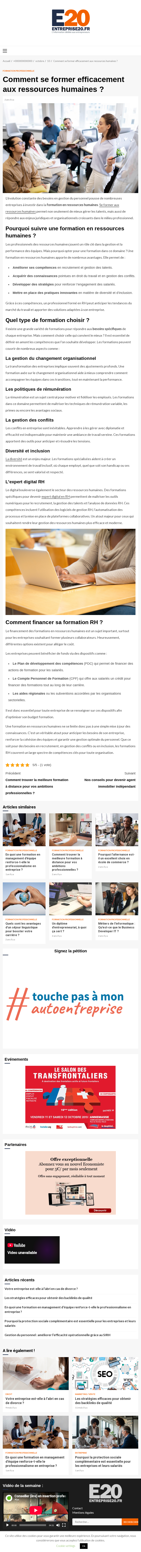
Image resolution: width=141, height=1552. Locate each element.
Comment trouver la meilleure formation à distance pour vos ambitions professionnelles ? (37, 783)
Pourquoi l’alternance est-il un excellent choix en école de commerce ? (116, 829)
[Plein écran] (64, 1525)
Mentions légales (83, 1512)
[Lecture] (7, 1525)
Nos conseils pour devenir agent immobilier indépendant (109, 780)
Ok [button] (83, 1546)
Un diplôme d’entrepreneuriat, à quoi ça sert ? (70, 898)
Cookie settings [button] (65, 1545)
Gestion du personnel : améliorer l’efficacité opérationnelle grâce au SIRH (57, 1335)
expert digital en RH (55, 496)
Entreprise (81, 1453)
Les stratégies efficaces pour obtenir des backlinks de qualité (48, 1298)
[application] (36, 1510)
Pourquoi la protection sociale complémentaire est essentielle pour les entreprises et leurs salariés (70, 1323)
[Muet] (58, 1525)
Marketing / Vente (85, 1394)
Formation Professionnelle (18, 71)
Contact (77, 1508)
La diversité (14, 459)
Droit (9, 1394)
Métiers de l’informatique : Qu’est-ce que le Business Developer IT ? (116, 898)
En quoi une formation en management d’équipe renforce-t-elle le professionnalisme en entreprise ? (24, 829)
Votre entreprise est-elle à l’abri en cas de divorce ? (41, 1289)
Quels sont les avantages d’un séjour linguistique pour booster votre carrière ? (24, 898)
